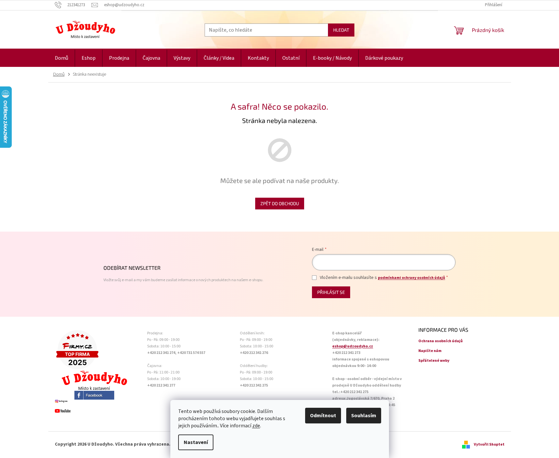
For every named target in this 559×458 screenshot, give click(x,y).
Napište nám (430, 351)
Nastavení (196, 442)
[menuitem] (61, 58)
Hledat (341, 30)
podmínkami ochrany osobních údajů (411, 278)
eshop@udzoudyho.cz (352, 346)
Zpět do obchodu (279, 203)
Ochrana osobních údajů (440, 341)
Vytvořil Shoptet (489, 444)
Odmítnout (323, 415)
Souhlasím (363, 415)
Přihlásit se (331, 292)
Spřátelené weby (433, 360)
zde (256, 425)
